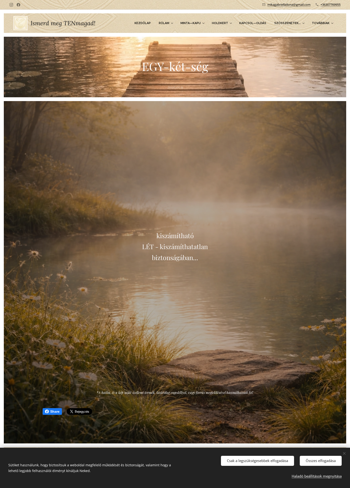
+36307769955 (330, 4)
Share (55, 411)
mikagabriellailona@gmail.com (288, 4)
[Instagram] (11, 5)
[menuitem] (142, 23)
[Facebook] (18, 5)
